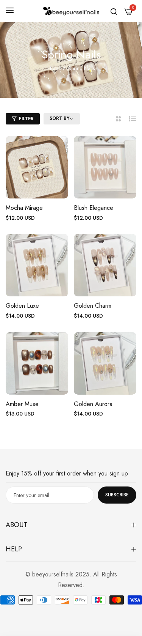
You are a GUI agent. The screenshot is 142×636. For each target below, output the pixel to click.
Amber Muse (22, 404)
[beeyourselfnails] (71, 10)
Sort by (59, 119)
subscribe (117, 494)
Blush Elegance (93, 208)
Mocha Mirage (24, 208)
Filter (26, 118)
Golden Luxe (22, 306)
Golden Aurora (93, 404)
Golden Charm (92, 306)
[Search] (114, 11)
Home (54, 68)
